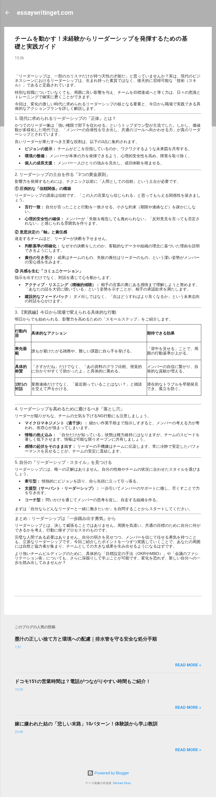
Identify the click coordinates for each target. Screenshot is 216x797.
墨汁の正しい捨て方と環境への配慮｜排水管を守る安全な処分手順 (86, 639)
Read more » (188, 665)
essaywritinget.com (45, 12)
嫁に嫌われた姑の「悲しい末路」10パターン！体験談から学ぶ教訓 (86, 723)
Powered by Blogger (111, 773)
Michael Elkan (122, 783)
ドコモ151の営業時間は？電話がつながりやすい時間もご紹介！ (83, 681)
